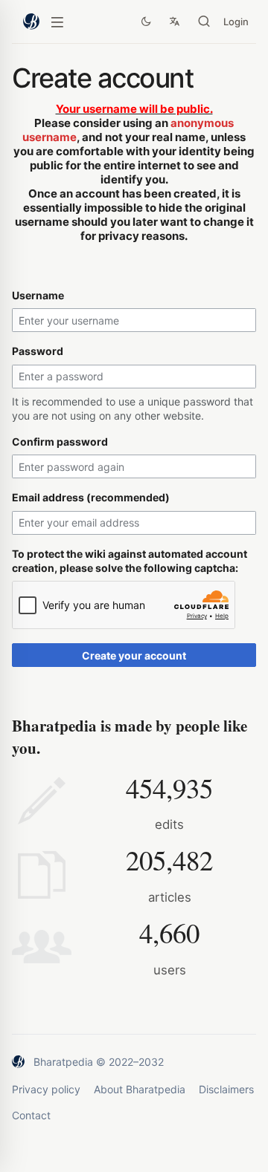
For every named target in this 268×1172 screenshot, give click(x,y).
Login (236, 21)
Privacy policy (46, 1089)
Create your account (134, 655)
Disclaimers (226, 1089)
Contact (31, 1115)
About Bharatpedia (139, 1089)
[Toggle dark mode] (145, 21)
